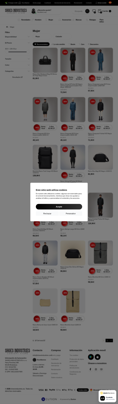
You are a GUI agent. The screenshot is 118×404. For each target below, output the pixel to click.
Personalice (71, 213)
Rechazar (47, 213)
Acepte (59, 207)
